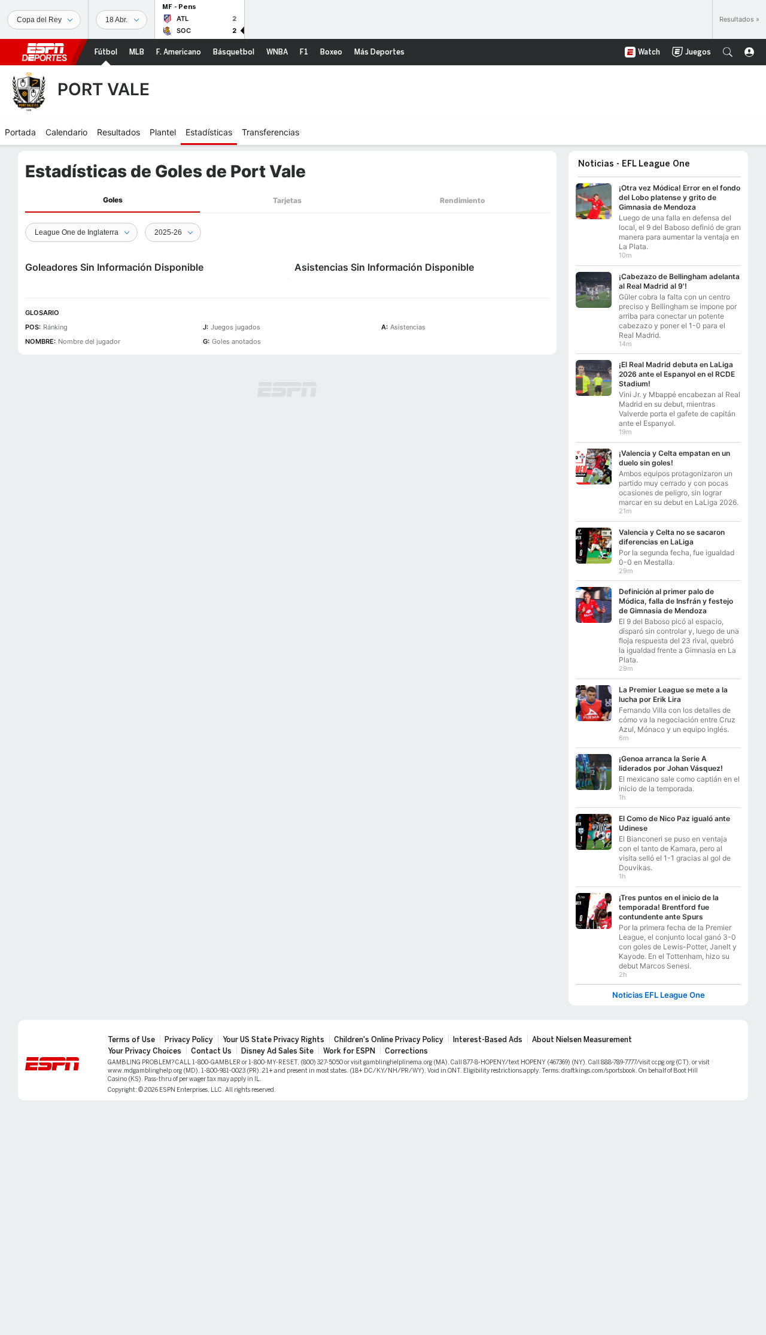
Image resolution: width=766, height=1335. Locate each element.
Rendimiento (462, 200)
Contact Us (211, 1051)
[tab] (112, 200)
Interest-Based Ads (487, 1040)
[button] (727, 52)
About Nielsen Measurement (582, 1040)
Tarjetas (287, 200)
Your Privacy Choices (144, 1051)
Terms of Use (131, 1040)
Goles (113, 199)
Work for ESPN (349, 1051)
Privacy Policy (189, 1040)
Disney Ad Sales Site (277, 1051)
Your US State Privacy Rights (273, 1040)
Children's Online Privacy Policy (388, 1040)
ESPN (44, 52)
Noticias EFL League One (658, 995)
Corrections (406, 1051)
